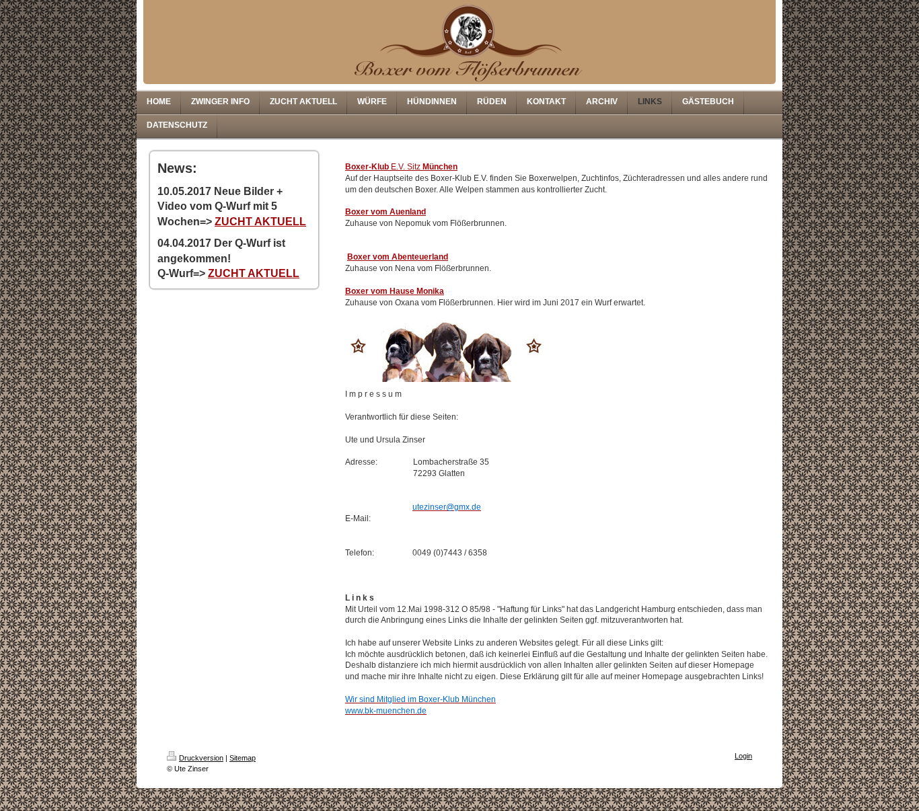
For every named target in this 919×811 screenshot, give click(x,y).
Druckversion (201, 758)
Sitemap (242, 758)
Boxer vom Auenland (385, 212)
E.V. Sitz (401, 166)
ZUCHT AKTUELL (260, 221)
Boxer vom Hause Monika (394, 291)
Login (743, 756)
